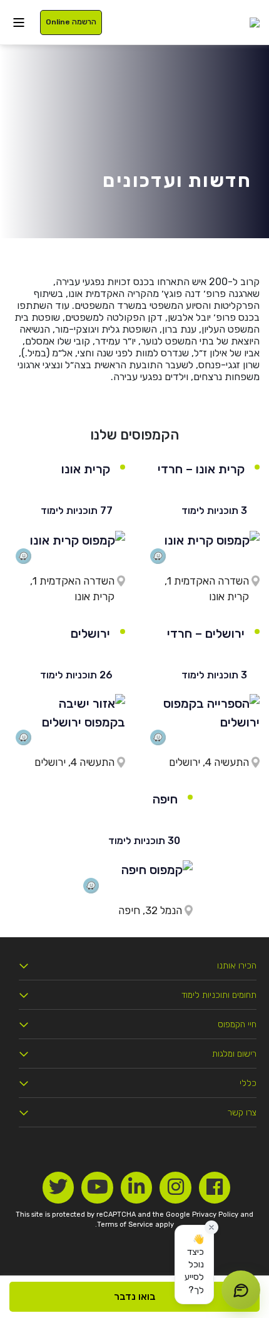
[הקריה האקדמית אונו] (255, 22)
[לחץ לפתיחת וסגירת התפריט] (19, 22)
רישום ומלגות (234, 1054)
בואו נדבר (135, 1296)
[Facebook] (215, 1188)
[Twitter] (58, 1188)
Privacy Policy (215, 1214)
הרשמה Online (71, 22)
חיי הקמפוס (237, 1024)
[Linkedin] (137, 1188)
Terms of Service (125, 1224)
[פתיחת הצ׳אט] (240, 1289)
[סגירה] (211, 1227)
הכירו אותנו (236, 965)
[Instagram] (175, 1188)
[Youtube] (97, 1188)
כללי (248, 1083)
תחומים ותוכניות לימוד (218, 995)
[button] (194, 1264)
